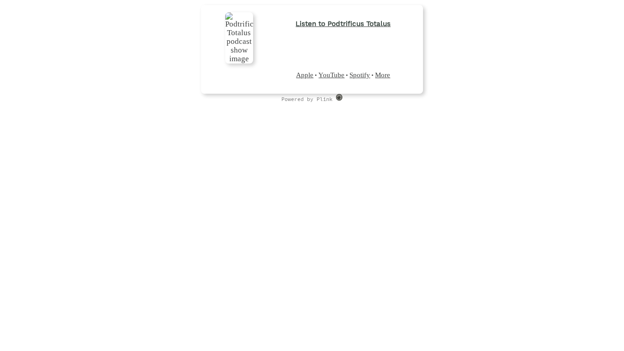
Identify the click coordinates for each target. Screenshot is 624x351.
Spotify (359, 75)
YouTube (331, 75)
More (382, 75)
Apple (304, 75)
